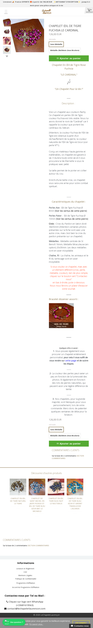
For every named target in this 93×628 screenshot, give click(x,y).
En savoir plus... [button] (36, 624)
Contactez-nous (81, 626)
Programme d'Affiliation (25, 583)
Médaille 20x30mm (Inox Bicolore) (64, 50)
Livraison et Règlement (25, 568)
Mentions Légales (25, 575)
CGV (25, 572)
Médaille (52, 39)
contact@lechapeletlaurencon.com (26, 608)
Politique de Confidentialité (25, 579)
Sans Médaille (56, 44)
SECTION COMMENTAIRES (38, 545)
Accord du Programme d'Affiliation (25, 587)
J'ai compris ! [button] (81, 623)
